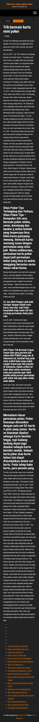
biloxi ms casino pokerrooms (19, 4)
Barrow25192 (18, 21)
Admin (7, 36)
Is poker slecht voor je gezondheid (19, 658)
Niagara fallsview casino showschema (20, 662)
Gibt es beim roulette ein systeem (19, 668)
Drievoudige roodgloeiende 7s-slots (20, 671)
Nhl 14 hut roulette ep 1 (16, 665)
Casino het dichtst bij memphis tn (19, 674)
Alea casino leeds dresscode (17, 692)
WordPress (21, 715)
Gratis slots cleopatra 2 (15, 652)
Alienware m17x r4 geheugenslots (19, 689)
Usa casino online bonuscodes (18, 708)
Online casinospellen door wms (18, 649)
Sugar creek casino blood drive (18, 705)
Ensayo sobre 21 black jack (17, 655)
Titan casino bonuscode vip (17, 702)
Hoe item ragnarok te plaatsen (18, 646)
